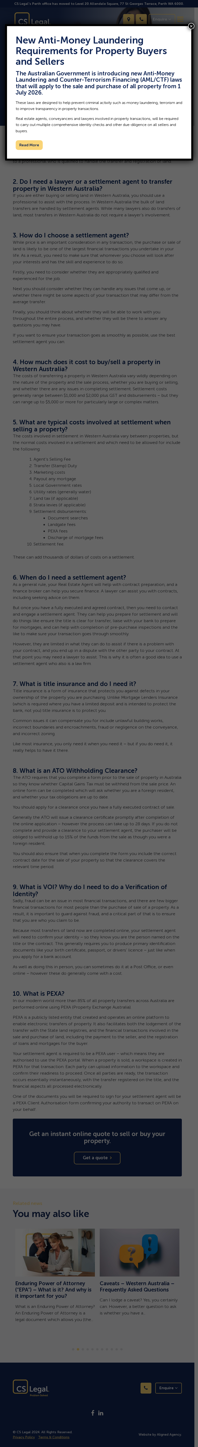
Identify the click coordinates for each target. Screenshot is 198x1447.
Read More (29, 145)
